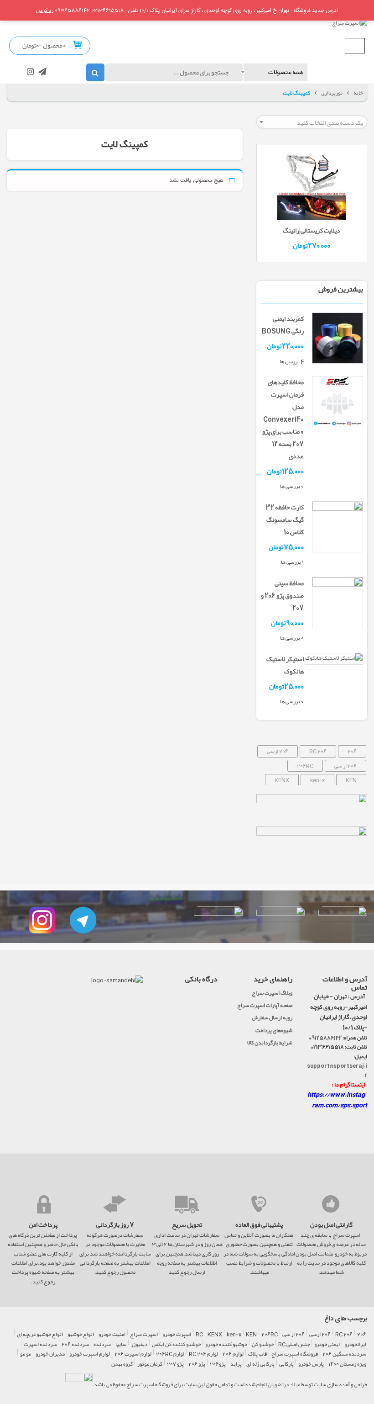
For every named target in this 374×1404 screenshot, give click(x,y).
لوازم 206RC (170, 1354)
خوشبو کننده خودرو (226, 1345)
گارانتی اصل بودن (331, 1224)
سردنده (102, 1345)
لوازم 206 (233, 1354)
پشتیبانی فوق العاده (259, 1224)
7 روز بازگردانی (115, 1224)
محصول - (52, 45)
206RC (305, 765)
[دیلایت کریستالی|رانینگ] (311, 187)
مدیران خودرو (50, 1354)
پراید (236, 1364)
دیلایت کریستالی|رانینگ (311, 230)
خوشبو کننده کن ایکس (176, 1345)
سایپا (120, 1345)
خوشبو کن (263, 1345)
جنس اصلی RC (294, 1345)
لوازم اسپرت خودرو (89, 1354)
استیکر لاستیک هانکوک (285, 665)
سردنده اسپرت (40, 1345)
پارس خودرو (311, 1364)
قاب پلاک (257, 1354)
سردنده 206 (75, 1345)
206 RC (318, 751)
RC (199, 1335)
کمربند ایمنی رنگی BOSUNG (283, 324)
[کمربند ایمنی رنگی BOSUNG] (337, 339)
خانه (358, 92)
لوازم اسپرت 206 (132, 1354)
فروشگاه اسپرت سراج (294, 1354)
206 (352, 751)
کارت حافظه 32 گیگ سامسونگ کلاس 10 (284, 519)
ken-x (317, 779)
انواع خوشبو (81, 1335)
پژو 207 (175, 1364)
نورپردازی (332, 92)
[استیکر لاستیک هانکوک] (334, 659)
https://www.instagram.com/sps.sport (337, 1099)
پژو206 (218, 1364)
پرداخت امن (43, 1224)
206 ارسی (277, 751)
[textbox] (312, 122)
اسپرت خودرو (176, 1335)
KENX (282, 779)
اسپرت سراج (144, 1335)
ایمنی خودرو (327, 1345)
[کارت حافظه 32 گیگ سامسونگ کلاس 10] (337, 528)
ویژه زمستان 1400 (347, 1364)
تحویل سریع (187, 1224)
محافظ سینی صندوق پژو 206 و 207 (282, 595)
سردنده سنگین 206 (344, 1354)
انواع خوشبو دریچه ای (40, 1335)
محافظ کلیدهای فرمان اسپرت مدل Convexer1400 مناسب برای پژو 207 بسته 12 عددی (283, 419)
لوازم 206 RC (203, 1354)
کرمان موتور (149, 1364)
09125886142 (325, 1037)
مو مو (25, 1354)
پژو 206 (196, 1364)
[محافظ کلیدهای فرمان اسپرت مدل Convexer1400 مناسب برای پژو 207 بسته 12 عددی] (337, 403)
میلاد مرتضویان (284, 1384)
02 (313, 1046)
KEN (351, 779)
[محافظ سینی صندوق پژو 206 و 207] (337, 604)
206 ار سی (345, 765)
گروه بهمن (122, 1364)
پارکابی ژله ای (260, 1364)
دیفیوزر (139, 1345)
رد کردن (44, 10)
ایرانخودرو (355, 1345)
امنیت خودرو (112, 1335)
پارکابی (286, 1364)
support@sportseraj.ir (337, 1070)
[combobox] (311, 122)
